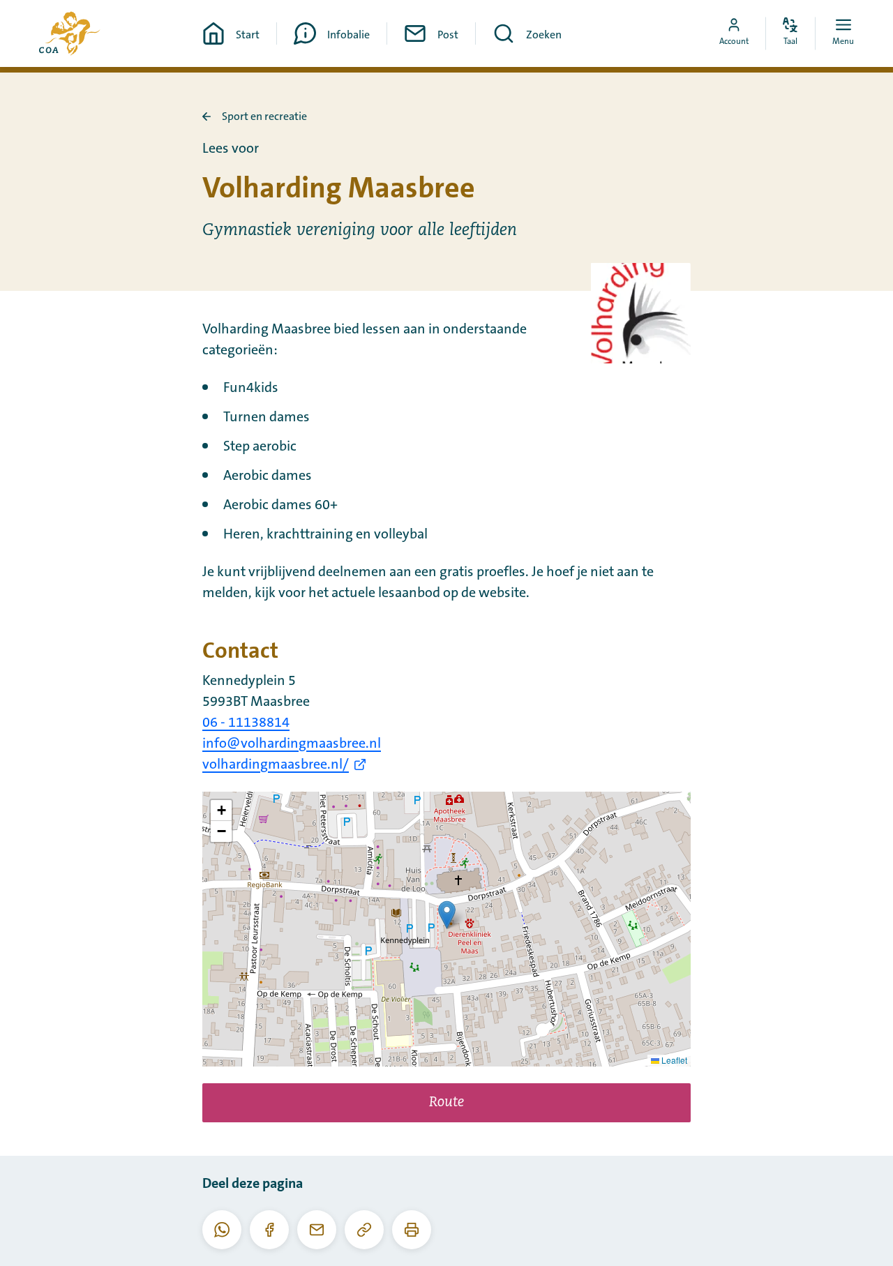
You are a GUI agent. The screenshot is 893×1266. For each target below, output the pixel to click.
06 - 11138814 (246, 722)
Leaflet (673, 1060)
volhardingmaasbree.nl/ (275, 764)
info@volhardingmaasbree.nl (291, 743)
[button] (447, 914)
